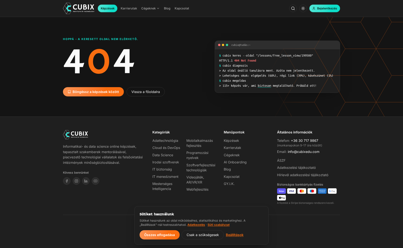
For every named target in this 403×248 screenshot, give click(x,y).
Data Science (162, 155)
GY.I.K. (229, 184)
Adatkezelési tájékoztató (296, 167)
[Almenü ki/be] (158, 8)
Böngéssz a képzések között (96, 92)
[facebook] (67, 181)
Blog (227, 169)
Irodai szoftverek (165, 162)
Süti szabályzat (219, 224)
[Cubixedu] (78, 8)
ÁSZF (281, 160)
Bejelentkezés (327, 8)
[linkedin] (86, 181)
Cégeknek (232, 155)
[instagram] (76, 181)
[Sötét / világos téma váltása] (303, 8)
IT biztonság (162, 169)
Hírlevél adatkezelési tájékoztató (302, 175)
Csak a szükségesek (203, 235)
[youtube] (95, 181)
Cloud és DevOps (166, 148)
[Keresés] (293, 8)
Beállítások (234, 235)
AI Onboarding (235, 162)
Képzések (108, 8)
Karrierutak (232, 148)
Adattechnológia (165, 140)
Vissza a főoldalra (145, 92)
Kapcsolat (231, 176)
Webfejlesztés (197, 189)
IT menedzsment (165, 176)
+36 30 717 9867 (304, 140)
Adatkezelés (196, 224)
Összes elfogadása (159, 235)
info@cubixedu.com (303, 152)
